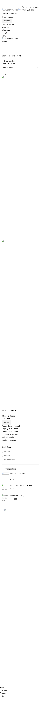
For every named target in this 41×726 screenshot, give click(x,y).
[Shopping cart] (2, 44)
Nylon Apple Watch (17, 473)
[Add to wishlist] (16, 406)
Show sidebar (9, 61)
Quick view (10, 406)
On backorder (9, 460)
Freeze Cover (9, 410)
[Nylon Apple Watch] (5, 476)
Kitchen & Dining (8, 416)
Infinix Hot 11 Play (17, 495)
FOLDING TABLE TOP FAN (21, 485)
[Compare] (4, 406)
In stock (7, 456)
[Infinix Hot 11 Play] (5, 498)
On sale (7, 452)
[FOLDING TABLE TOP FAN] (5, 487)
